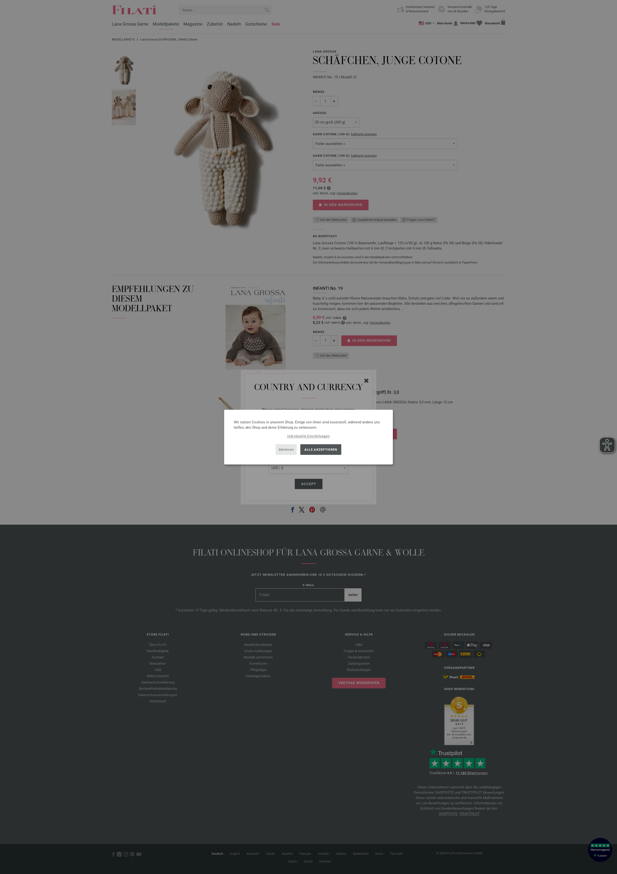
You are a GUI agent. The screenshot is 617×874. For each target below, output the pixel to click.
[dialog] (308, 437)
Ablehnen (286, 449)
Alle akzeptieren (320, 449)
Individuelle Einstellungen (308, 436)
